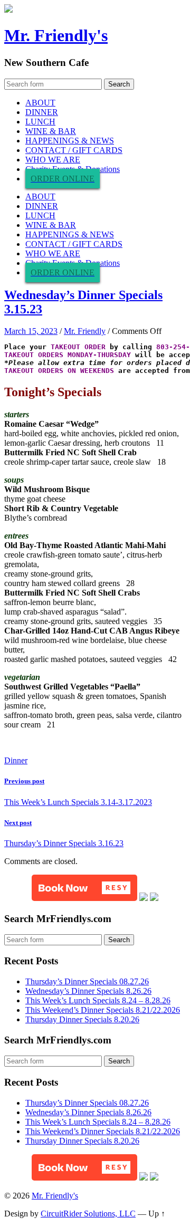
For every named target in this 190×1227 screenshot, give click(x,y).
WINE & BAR (50, 131)
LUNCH (40, 121)
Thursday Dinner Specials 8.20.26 (82, 1019)
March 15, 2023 (31, 331)
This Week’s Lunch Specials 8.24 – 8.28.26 (97, 1000)
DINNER (41, 112)
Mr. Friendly (85, 331)
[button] (84, 888)
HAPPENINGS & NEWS (69, 140)
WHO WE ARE (52, 159)
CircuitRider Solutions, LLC (88, 1213)
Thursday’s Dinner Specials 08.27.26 (87, 981)
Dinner (15, 760)
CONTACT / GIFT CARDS (73, 150)
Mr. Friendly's (56, 35)
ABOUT (40, 102)
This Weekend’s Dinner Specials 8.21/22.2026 (102, 1009)
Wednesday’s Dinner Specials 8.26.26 (88, 990)
